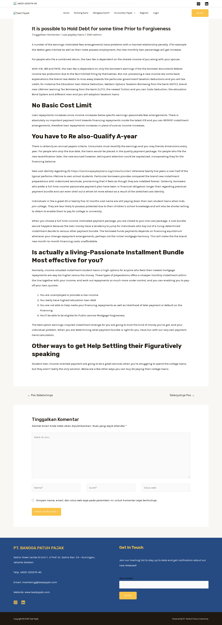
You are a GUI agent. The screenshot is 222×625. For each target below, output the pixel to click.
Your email (126, 578)
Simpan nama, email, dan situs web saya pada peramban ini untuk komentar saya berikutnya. (96, 500)
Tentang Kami (81, 13)
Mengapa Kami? (101, 13)
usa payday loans (73, 34)
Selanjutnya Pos (182, 395)
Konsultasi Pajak (123, 13)
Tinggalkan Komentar (46, 34)
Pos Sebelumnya (40, 395)
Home (66, 13)
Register (144, 13)
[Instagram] (198, 4)
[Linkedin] (207, 4)
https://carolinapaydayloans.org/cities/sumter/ (101, 171)
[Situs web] (166, 488)
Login (156, 13)
